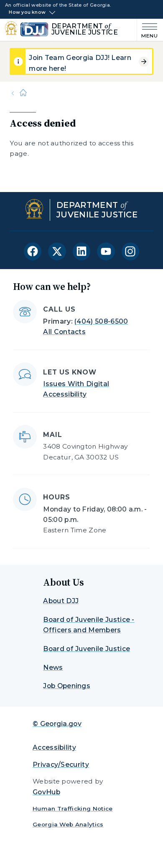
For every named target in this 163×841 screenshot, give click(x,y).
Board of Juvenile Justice (86, 649)
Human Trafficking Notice (73, 808)
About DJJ (61, 601)
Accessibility (54, 747)
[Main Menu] (147, 29)
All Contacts (64, 332)
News (53, 667)
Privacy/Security (61, 765)
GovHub (46, 792)
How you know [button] (27, 12)
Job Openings (66, 686)
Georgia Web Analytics (68, 824)
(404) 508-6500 (101, 321)
